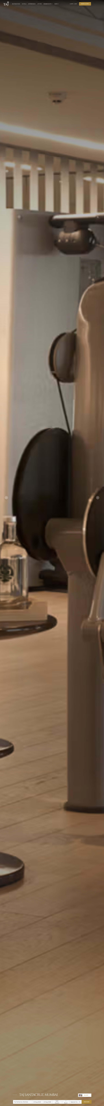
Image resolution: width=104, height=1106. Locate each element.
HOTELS (24, 4)
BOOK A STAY (85, 3)
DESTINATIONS (16, 4)
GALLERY (86, 1095)
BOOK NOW (86, 1101)
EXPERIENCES (32, 4)
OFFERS (39, 4)
